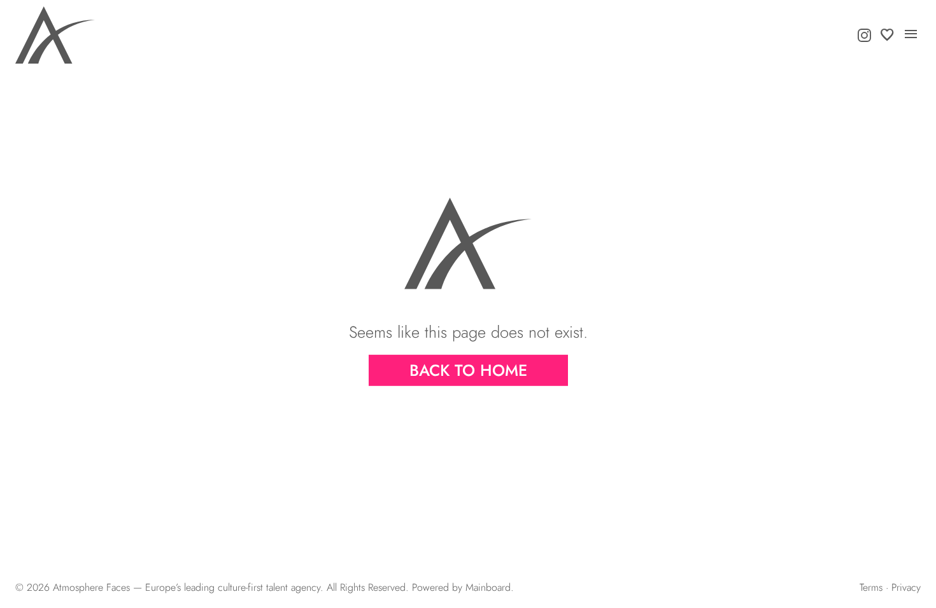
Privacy (906, 587)
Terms (871, 587)
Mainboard (488, 587)
